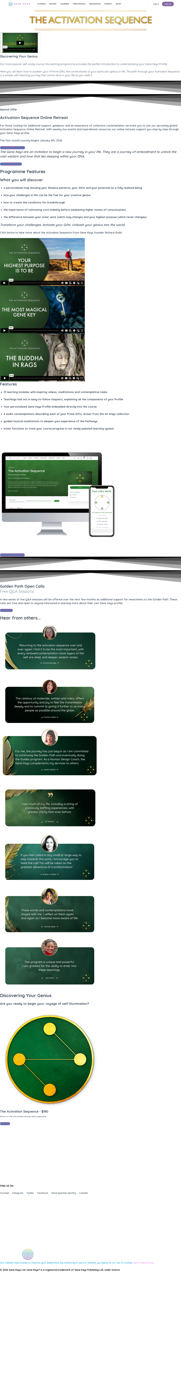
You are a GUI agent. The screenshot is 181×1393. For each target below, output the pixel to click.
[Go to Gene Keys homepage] (19, 4)
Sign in (156, 4)
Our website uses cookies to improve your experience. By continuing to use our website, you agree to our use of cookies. (76, 1262)
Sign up (168, 4)
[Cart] (150, 4)
